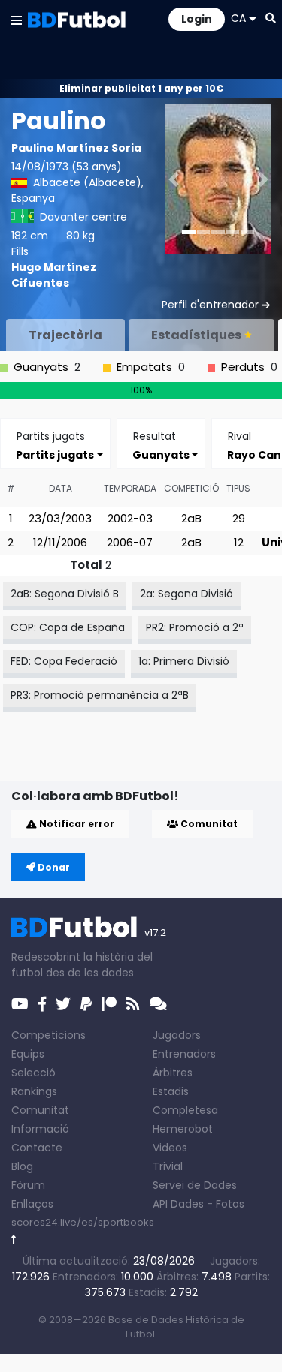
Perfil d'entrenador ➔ (216, 304)
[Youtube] (20, 1004)
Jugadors (177, 1035)
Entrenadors (184, 1053)
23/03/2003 (60, 518)
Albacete (56, 182)
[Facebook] (42, 1004)
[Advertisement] (146, 757)
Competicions (48, 1035)
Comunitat (208, 823)
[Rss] (133, 1004)
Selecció (33, 1072)
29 (238, 518)
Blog (22, 1166)
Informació (40, 1128)
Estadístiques (196, 335)
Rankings (34, 1091)
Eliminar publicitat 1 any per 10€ (141, 88)
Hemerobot (183, 1128)
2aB (191, 518)
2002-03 (130, 518)
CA (238, 18)
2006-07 (130, 542)
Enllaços (32, 1203)
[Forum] (158, 1004)
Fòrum (28, 1185)
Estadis (171, 1091)
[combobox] (55, 454)
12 (239, 542)
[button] (16, 19)
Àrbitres (173, 1072)
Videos (170, 1147)
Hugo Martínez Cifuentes (53, 275)
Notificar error (75, 823)
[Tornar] (14, 1239)
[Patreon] (109, 1004)
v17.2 (155, 932)
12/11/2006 (60, 542)
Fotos (230, 1203)
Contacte (36, 1147)
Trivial (168, 1166)
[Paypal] (86, 1004)
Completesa (185, 1110)
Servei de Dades (195, 1185)
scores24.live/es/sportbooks (82, 1222)
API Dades (178, 1203)
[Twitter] (63, 1004)
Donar (52, 867)
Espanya (33, 198)
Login (196, 18)
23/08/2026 (164, 1260)
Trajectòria (65, 335)
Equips (27, 1053)
